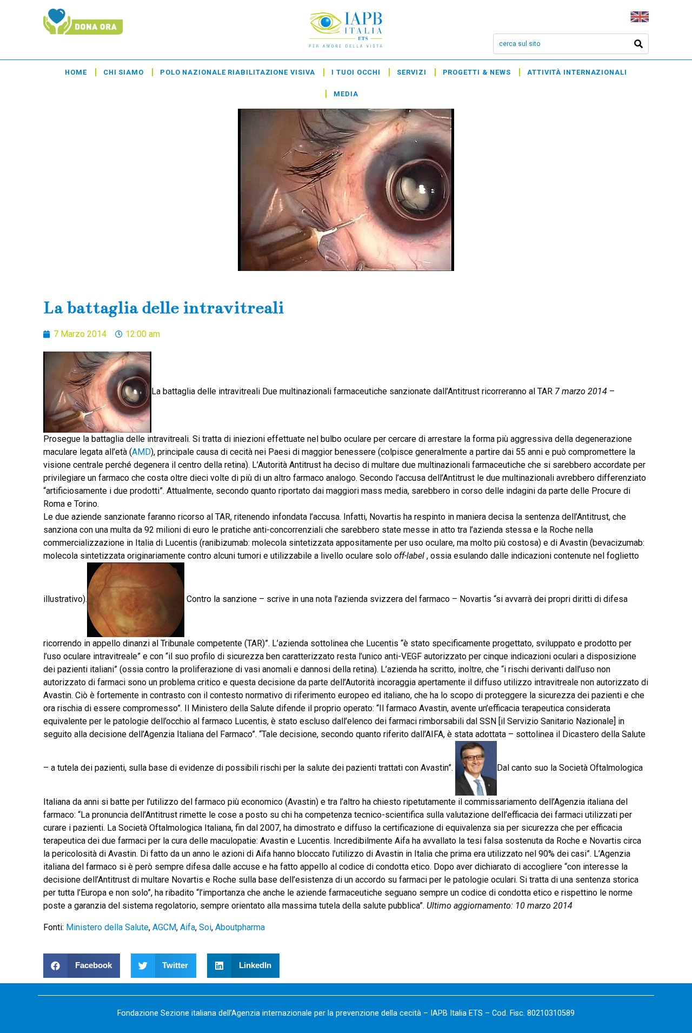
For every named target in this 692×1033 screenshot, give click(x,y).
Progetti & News (477, 72)
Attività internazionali (577, 72)
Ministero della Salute (107, 927)
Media (346, 94)
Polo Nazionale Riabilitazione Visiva (237, 72)
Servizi (411, 72)
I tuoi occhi (356, 72)
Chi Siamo (123, 72)
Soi (205, 927)
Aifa (187, 927)
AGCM (164, 927)
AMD (141, 452)
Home (76, 72)
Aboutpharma (240, 927)
